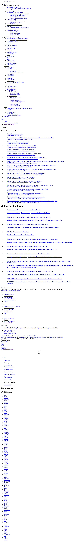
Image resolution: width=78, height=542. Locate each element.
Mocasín (9, 57)
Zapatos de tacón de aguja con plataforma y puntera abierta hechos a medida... (25, 198)
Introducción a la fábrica (12, 92)
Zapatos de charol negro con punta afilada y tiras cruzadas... (21, 194)
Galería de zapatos (8, 312)
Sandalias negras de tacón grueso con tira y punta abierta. (20, 178)
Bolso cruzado (10, 74)
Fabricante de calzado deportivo (14, 25)
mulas (8, 59)
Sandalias (9, 51)
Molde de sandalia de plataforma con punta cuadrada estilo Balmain (28, 213)
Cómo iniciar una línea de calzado (12, 306)
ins (7, 320)
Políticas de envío (14, 104)
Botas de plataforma (11, 337)
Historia (5, 301)
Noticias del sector (11, 112)
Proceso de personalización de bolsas (18, 40)
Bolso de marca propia (12, 41)
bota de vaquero (10, 56)
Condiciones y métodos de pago (17, 101)
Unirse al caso (10, 90)
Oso (2, 342)
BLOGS (5, 107)
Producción (12, 98)
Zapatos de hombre (11, 19)
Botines (19, 337)
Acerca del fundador (12, 86)
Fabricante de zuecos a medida (17, 20)
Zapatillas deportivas (12, 45)
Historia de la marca (11, 87)
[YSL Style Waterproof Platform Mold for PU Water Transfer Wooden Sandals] (32, 239)
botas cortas (3, 337)
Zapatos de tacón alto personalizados (18, 18)
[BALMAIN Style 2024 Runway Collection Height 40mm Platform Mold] (30, 271)
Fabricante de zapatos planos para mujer (19, 14)
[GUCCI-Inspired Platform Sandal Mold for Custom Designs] (27, 224)
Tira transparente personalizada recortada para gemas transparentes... (23, 202)
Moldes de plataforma (15, 33)
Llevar (2, 345)
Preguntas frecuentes (12, 96)
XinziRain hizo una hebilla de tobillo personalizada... (19, 166)
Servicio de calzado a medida (14, 7)
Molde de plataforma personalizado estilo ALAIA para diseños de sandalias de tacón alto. (35, 220)
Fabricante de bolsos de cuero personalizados (17, 38)
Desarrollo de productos (15, 97)
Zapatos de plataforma (12, 52)
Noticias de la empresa (12, 113)
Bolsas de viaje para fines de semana (15, 82)
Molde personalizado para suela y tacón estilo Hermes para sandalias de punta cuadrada (34, 257)
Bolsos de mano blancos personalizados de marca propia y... (21, 155)
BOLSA (9, 109)
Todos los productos (58, 337)
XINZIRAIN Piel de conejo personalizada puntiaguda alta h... (21, 163)
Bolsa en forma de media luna (17, 72)
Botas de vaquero (11, 23)
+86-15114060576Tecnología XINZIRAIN (10, 332)
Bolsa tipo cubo (10, 81)
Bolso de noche (10, 77)
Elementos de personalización (11, 123)
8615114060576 (8, 365)
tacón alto (9, 46)
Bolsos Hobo (13, 71)
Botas (8, 49)
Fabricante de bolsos (8, 309)
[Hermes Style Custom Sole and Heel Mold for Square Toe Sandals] (28, 253)
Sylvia (2, 344)
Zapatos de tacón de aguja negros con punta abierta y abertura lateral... (23, 182)
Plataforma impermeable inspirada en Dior (20, 235)
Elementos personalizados (13, 30)
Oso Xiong (3, 348)
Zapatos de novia (11, 48)
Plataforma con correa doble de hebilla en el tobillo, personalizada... (23, 186)
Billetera (9, 83)
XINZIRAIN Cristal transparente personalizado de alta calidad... (22, 159)
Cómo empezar (10, 11)
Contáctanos (6, 116)
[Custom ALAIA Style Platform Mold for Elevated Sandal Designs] (29, 217)
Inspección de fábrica (15, 94)
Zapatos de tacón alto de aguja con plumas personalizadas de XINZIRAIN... (25, 174)
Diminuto (3, 347)
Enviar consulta (4, 341)
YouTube (11, 318)
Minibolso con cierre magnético (14, 135)
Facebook (12, 321)
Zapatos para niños (11, 29)
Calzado (9, 111)
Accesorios (12, 36)
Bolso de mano (10, 75)
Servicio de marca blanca (13, 10)
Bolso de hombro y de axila (13, 70)
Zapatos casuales (11, 64)
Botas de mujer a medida (27, 337)
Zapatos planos (10, 53)
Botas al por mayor (38, 337)
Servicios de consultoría (15, 102)
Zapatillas (9, 26)
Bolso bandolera (11, 79)
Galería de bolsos (8, 310)
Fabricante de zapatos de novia (17, 15)
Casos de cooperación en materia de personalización (19, 108)
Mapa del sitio (32, 335)
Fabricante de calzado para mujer (15, 12)
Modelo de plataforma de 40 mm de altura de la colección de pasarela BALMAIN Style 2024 (35, 274)
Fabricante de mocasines (15, 22)
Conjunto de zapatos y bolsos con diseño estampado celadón (21, 147)
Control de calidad (14, 93)
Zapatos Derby (10, 60)
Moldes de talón (13, 31)
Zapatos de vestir (11, 61)
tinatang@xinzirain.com (9, 330)
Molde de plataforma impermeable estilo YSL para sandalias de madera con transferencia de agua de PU (39, 242)
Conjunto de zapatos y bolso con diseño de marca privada (20, 151)
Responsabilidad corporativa (10, 298)
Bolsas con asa (10, 67)
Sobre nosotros (7, 85)
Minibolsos (9, 78)
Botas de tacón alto (48, 337)
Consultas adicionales (15, 105)
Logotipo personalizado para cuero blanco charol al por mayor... (22, 170)
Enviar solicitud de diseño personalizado (10, 290)
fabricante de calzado (9, 308)
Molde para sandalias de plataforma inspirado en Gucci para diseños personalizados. (33, 227)
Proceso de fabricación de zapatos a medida (20, 8)
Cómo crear (9, 42)
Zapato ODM (6, 44)
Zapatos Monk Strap (12, 63)
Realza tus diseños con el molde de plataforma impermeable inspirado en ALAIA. (32, 249)
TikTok (10, 322)
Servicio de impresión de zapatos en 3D (19, 27)
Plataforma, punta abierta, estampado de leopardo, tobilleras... (21, 190)
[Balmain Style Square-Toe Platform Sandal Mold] (23, 209)
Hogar (5, 4)
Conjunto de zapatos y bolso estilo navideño (17, 143)
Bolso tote (9, 68)
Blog (5, 313)
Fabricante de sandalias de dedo (17, 16)
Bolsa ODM (6, 66)
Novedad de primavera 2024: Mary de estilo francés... (20, 139)
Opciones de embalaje (15, 100)
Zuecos (8, 55)
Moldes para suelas (14, 34)
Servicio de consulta (11, 89)
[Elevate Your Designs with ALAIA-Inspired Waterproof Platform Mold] (27, 246)
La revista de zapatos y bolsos (14, 115)
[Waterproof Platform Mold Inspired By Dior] (17, 231)
